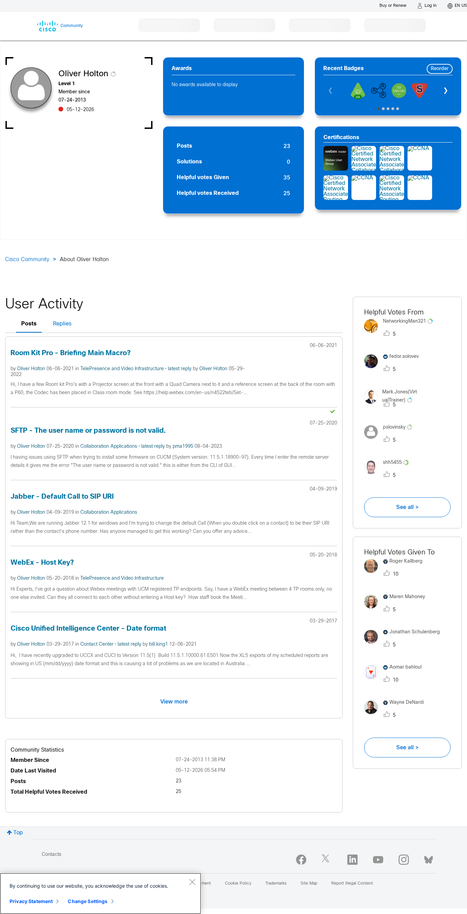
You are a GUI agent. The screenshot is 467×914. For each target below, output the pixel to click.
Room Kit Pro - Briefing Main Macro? (71, 353)
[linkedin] (352, 860)
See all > (407, 507)
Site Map (309, 884)
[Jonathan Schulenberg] (404, 645)
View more (174, 701)
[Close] (192, 881)
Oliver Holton (31, 369)
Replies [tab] (62, 323)
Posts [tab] (29, 323)
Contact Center (97, 644)
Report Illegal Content (352, 884)
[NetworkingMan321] (401, 334)
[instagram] (404, 860)
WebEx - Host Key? (42, 563)
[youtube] (378, 860)
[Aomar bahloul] (395, 680)
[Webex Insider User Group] (335, 158)
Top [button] (18, 832)
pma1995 (184, 446)
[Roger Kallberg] (396, 574)
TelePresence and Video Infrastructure (122, 369)
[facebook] (301, 860)
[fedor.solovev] (394, 370)
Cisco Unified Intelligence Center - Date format (88, 629)
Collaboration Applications (109, 446)
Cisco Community (27, 259)
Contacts (51, 854)
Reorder (440, 69)
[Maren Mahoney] (397, 610)
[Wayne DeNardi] (396, 715)
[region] (100, 893)
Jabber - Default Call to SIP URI (62, 497)
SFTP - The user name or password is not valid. (88, 431)
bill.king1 (159, 644)
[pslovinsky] (390, 440)
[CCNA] (420, 158)
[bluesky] (428, 858)
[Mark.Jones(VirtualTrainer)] (407, 405)
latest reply (180, 369)
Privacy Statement (31, 901)
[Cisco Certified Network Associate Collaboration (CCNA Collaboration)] (363, 158)
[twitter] (327, 860)
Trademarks (275, 884)
